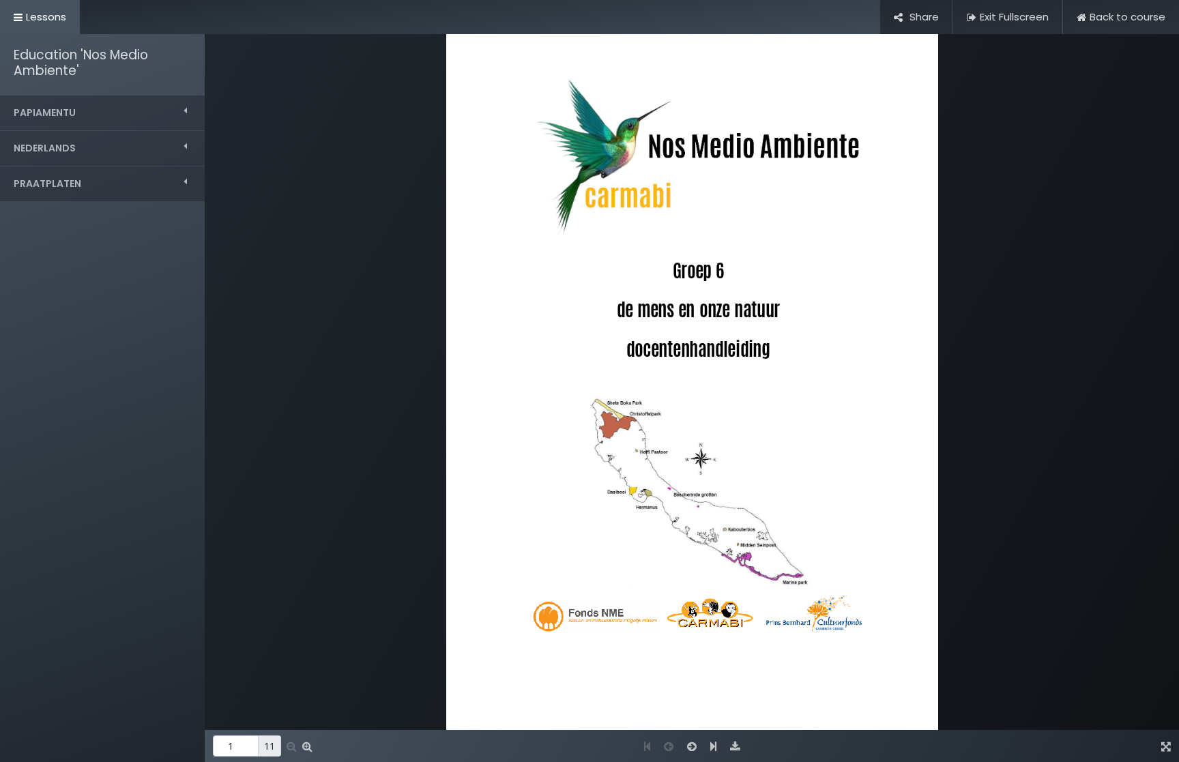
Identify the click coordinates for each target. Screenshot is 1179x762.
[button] (102, 112)
